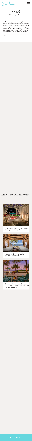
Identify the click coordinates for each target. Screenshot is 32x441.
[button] (28, 3)
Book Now (15, 438)
